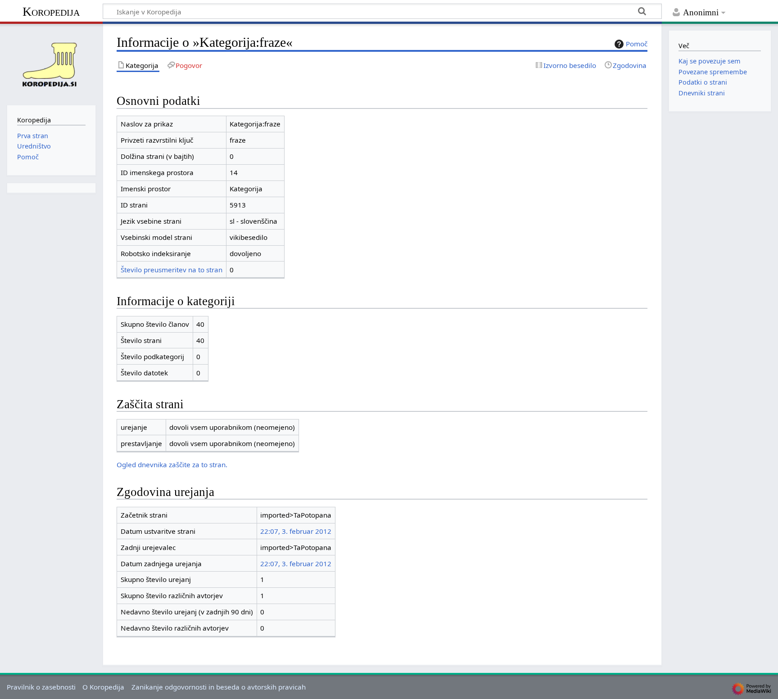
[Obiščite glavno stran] (51, 63)
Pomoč (636, 43)
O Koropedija (103, 686)
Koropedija (51, 11)
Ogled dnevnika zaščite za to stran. (172, 464)
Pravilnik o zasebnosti (41, 686)
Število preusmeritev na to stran (171, 269)
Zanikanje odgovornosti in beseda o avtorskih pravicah (218, 686)
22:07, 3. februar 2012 (295, 531)
